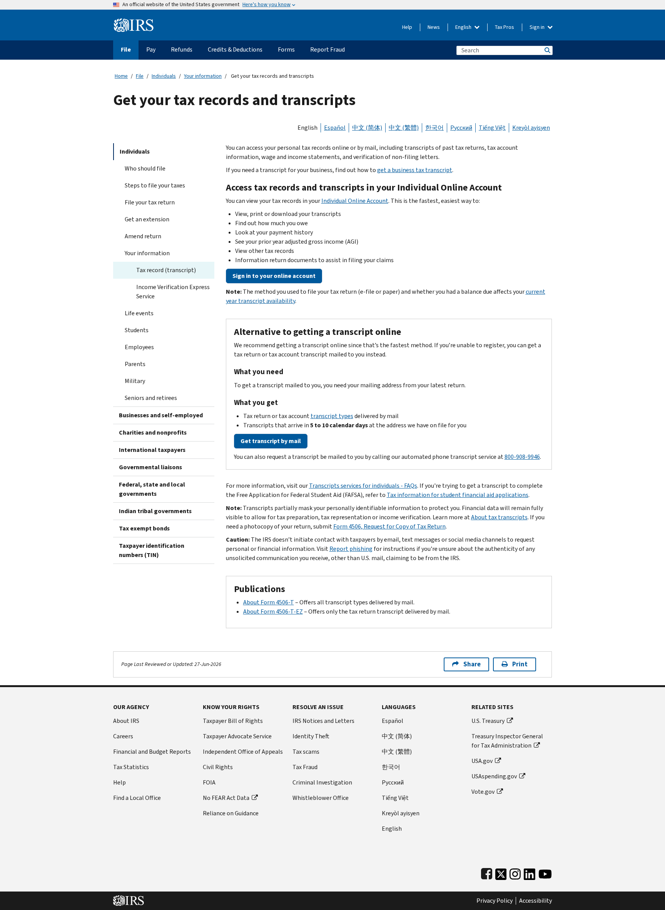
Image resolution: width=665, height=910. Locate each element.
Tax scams (305, 752)
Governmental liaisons (150, 467)
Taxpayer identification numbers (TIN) (151, 550)
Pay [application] (150, 49)
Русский (461, 128)
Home (121, 76)
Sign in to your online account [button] (274, 276)
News (434, 27)
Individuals (164, 76)
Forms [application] (286, 49)
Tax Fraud (304, 767)
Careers (123, 736)
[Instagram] (515, 872)
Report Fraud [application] (327, 49)
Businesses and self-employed (161, 415)
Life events (139, 313)
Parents (135, 364)
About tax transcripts (499, 517)
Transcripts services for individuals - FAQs (363, 486)
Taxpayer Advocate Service (237, 736)
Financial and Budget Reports (152, 752)
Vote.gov (483, 792)
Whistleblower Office (320, 798)
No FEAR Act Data (226, 798)
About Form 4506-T (268, 602)
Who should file (145, 168)
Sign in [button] (538, 27)
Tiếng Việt (492, 128)
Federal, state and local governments (152, 489)
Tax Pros (504, 27)
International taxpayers (152, 450)
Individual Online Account (354, 201)
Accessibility (535, 901)
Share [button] (472, 664)
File (140, 76)
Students (137, 330)
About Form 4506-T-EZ (273, 611)
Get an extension (147, 219)
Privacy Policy (494, 901)
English (464, 27)
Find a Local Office (137, 798)
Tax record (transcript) (166, 270)
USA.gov (482, 761)
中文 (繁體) (404, 128)
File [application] (126, 49)
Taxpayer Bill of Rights (233, 721)
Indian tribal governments (155, 511)
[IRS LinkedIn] (529, 872)
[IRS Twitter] (501, 872)
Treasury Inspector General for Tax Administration (507, 740)
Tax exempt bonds (144, 528)
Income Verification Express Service (173, 291)
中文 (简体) (367, 128)
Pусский (393, 782)
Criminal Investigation (322, 782)
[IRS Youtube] (545, 872)
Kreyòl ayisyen (531, 128)
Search (547, 50)
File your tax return (150, 202)
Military (135, 381)
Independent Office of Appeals (243, 752)
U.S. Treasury (488, 721)
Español (335, 128)
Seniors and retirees (151, 398)
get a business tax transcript (414, 170)
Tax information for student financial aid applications (457, 495)
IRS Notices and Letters (323, 721)
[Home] (134, 22)
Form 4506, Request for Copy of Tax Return (389, 526)
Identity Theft (310, 736)
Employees (139, 347)
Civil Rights (218, 767)
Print (520, 664)
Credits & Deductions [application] (235, 49)
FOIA (209, 782)
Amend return (143, 236)
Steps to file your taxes (155, 185)
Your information (203, 76)
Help (407, 27)
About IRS (126, 721)
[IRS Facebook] (486, 872)
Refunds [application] (181, 49)
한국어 (434, 128)
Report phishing (351, 549)
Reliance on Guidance (231, 813)
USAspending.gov (494, 776)
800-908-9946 (522, 457)
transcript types (332, 416)
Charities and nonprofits (153, 432)
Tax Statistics (131, 767)
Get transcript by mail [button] (271, 441)
